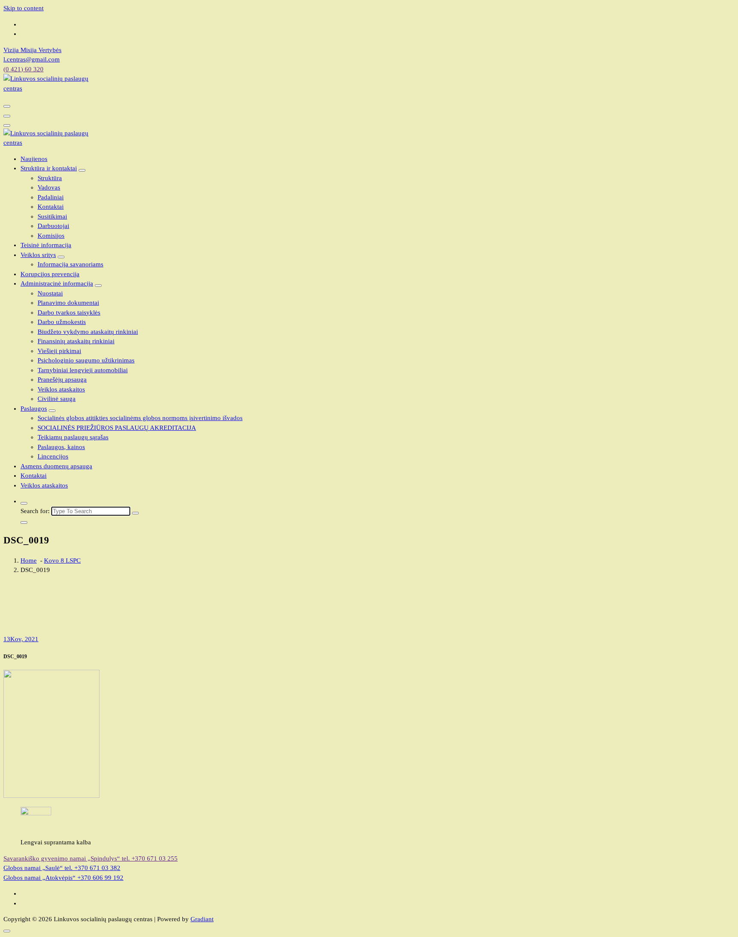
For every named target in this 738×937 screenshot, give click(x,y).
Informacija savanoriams (70, 264)
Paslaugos (33, 408)
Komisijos (51, 235)
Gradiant (202, 919)
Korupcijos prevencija (49, 274)
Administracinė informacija (56, 283)
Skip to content (23, 8)
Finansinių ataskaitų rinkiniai (76, 341)
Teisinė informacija (45, 245)
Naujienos (33, 158)
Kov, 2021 (20, 639)
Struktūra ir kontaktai (48, 168)
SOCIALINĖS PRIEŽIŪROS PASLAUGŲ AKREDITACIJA (117, 427)
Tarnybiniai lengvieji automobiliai (83, 370)
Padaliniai (51, 197)
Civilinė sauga (57, 398)
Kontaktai (51, 206)
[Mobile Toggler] (82, 170)
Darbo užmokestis (62, 321)
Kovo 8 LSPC (62, 560)
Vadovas (49, 187)
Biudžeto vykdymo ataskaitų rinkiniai (88, 331)
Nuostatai (50, 293)
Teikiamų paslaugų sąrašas (73, 437)
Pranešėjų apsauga (62, 379)
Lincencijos (53, 456)
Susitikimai (52, 216)
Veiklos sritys (38, 254)
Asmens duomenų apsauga (56, 466)
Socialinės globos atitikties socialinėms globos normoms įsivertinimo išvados (140, 417)
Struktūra (50, 178)
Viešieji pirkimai (59, 350)
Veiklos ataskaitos (61, 389)
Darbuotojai (53, 225)
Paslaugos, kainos (61, 447)
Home (28, 560)
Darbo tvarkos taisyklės (69, 312)
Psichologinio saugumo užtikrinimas (86, 360)
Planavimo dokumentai (68, 302)
